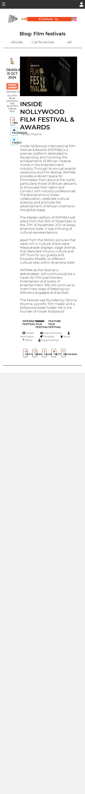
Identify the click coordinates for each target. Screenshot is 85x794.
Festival (26, 354)
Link (13, 122)
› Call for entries (42, 42)
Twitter (54, 354)
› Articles (16, 42)
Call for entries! (12, 86)
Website (35, 354)
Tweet (14, 142)
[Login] (81, 4)
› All (69, 42)
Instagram (64, 354)
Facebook (14, 132)
